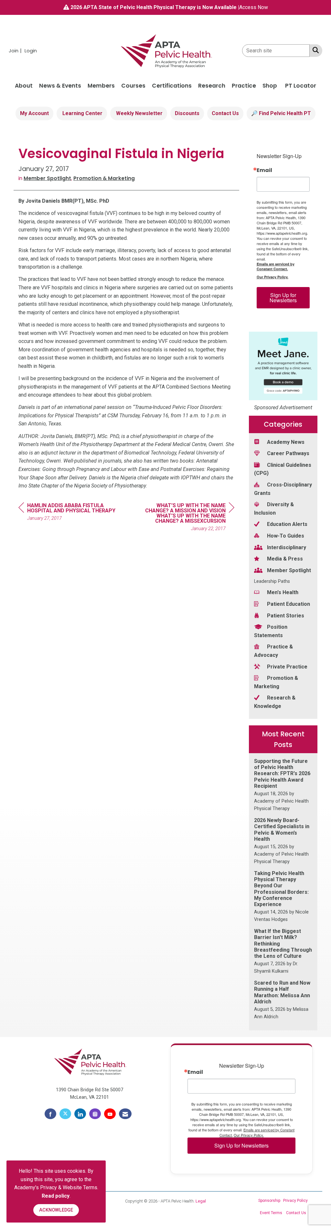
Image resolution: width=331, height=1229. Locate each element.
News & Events (60, 86)
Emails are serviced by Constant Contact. (275, 266)
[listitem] (16, 51)
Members (101, 86)
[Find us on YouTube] (110, 1113)
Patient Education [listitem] (288, 604)
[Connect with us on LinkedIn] (80, 1113)
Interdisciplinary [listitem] (286, 547)
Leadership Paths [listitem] (272, 581)
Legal (201, 1201)
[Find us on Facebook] (50, 1113)
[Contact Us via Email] (125, 1113)
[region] (185, 518)
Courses (133, 86)
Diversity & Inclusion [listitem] (274, 508)
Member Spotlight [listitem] (289, 570)
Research (211, 86)
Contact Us (225, 113)
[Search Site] (314, 50)
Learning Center (81, 113)
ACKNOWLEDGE (56, 1210)
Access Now (253, 7)
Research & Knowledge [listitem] (274, 702)
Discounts (187, 113)
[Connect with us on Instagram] (95, 1113)
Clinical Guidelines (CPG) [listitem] (282, 469)
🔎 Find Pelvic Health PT (281, 113)
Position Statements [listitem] (270, 631)
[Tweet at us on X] (65, 1113)
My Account (34, 113)
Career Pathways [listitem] (288, 453)
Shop (269, 86)
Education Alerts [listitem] (287, 524)
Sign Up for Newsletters (283, 297)
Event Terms (271, 1213)
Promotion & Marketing (104, 178)
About (24, 86)
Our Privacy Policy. (272, 276)
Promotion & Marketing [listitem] (276, 682)
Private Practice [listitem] (287, 667)
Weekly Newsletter (139, 113)
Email (264, 170)
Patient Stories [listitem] (285, 616)
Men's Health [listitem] (282, 592)
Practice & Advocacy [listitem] (273, 651)
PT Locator (300, 86)
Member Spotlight (47, 178)
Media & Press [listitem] (285, 559)
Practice (244, 86)
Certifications (172, 86)
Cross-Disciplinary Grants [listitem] (283, 489)
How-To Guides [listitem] (285, 536)
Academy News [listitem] (285, 442)
